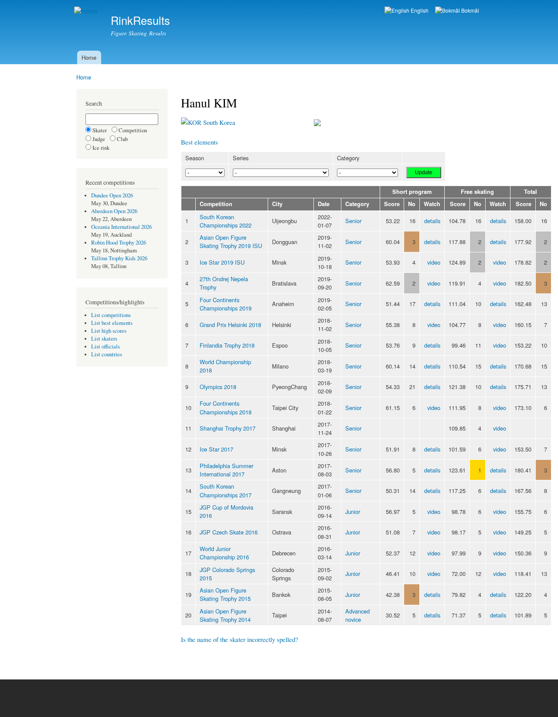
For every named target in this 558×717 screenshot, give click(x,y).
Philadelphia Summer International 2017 (226, 470)
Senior (353, 221)
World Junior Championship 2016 (224, 553)
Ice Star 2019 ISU (222, 262)
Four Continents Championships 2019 (226, 304)
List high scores (108, 330)
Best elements (199, 142)
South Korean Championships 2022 (226, 221)
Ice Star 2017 (216, 449)
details (432, 221)
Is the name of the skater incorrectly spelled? (239, 639)
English (419, 10)
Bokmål (469, 10)
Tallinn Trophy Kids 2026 (119, 258)
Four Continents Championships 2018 (226, 407)
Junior (352, 511)
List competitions (111, 315)
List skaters (104, 338)
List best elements (112, 323)
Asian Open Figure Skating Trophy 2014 (225, 615)
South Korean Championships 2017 (226, 490)
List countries (106, 354)
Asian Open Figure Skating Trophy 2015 (225, 594)
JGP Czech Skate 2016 (229, 532)
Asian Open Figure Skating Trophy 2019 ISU (231, 241)
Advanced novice (357, 615)
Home (89, 57)
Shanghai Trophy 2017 (227, 428)
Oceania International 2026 (121, 227)
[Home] (87, 11)
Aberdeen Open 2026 (114, 211)
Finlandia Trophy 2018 (227, 345)
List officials (105, 346)
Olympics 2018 (218, 387)
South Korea (218, 122)
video (433, 262)
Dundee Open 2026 (112, 195)
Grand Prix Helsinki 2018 (230, 325)
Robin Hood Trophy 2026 (118, 242)
